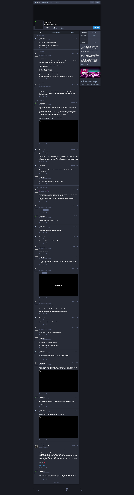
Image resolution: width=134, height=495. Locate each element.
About (51, 2)
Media (72, 32)
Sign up (97, 2)
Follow (97, 27)
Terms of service (37, 488)
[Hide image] (40, 121)
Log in (92, 2)
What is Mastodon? (67, 487)
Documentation (48, 488)
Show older (56, 482)
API (45, 490)
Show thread (42, 465)
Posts (40, 32)
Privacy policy (36, 490)
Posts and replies (56, 32)
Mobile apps (57, 2)
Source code (92, 488)
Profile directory (45, 2)
